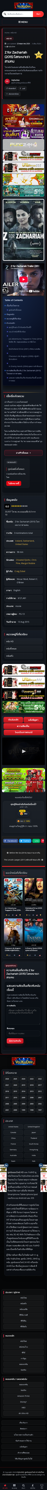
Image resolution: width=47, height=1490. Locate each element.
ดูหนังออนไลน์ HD (16, 1172)
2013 (31, 1091)
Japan (34, 1132)
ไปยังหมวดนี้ (13, 483)
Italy (33, 1161)
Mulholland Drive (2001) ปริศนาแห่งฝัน (24, 349)
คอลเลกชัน (23, 1364)
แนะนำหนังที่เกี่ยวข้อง (17, 331)
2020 (15, 1085)
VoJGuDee (11, 46)
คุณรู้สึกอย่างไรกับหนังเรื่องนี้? (20, 327)
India (34, 1155)
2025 (15, 1079)
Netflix (23, 1370)
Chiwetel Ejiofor (23, 560)
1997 (40, 1110)
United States (21, 544)
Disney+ (23, 1402)
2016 (7, 1091)
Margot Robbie (28, 563)
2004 (23, 1104)
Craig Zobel (20, 571)
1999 (23, 1110)
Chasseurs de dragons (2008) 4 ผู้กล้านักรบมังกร (24, 357)
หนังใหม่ (23, 1341)
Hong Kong (34, 1149)
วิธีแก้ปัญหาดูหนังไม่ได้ (23, 1458)
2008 (31, 1097)
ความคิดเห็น (23, 726)
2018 (31, 1085)
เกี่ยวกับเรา (23, 1422)
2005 (15, 1104)
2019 (23, 1085)
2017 (40, 1085)
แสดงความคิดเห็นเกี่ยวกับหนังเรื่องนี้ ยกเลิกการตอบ (25, 379)
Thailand (34, 1138)
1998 (31, 1110)
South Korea (33, 1144)
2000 (15, 1110)
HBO (23, 1407)
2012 (40, 1091)
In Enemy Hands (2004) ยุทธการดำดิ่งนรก (25, 366)
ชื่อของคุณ (10, 1028)
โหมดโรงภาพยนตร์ (23, 732)
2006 (7, 1104)
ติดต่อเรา (23, 1428)
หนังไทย (23, 1298)
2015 (15, 1091)
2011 (7, 1097)
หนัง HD (14, 33)
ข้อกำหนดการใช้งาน (24, 1441)
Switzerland (28, 540)
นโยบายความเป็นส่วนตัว (23, 1435)
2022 (40, 1079)
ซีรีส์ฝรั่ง (23, 1326)
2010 (15, 1097)
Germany (13, 1149)
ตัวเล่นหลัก (11, 323)
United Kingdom (34, 1127)
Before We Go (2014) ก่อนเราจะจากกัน (24, 853)
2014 (23, 1091)
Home (7, 33)
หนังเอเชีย (23, 1309)
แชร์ (23, 88)
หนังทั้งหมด (11, 648)
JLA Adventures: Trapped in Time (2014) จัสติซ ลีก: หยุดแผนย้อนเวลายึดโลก (25, 340)
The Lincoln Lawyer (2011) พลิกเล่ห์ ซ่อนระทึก (22, 860)
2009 (23, 1097)
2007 (40, 1097)
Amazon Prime (23, 1396)
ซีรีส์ (23, 1352)
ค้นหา (38, 14)
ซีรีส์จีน (23, 1321)
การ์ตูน (23, 1358)
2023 (31, 1079)
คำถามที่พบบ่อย (23, 1452)
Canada (13, 1132)
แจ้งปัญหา (33, 719)
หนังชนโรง (23, 1347)
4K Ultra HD (23, 1413)
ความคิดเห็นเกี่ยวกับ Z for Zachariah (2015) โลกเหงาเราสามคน (24, 372)
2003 (31, 1104)
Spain (13, 1161)
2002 (40, 1104)
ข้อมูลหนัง (10, 314)
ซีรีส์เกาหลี (23, 1315)
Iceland (18, 540)
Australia (13, 1155)
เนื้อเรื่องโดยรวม (13, 305)
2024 (23, 1079)
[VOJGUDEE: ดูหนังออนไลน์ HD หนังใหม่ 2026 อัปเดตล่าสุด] (23, 5)
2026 (7, 1079)
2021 (7, 1085)
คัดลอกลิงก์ (12, 88)
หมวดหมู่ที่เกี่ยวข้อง (14, 318)
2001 (7, 1110)
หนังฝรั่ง (9, 656)
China (13, 1138)
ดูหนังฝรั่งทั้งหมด (15, 310)
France (13, 1144)
